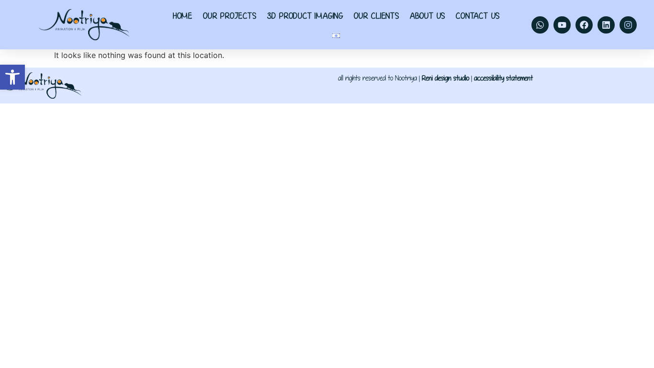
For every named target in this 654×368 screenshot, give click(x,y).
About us (427, 16)
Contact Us (478, 16)
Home (182, 16)
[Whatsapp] (540, 25)
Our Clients (376, 16)
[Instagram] (628, 25)
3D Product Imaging (305, 16)
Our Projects (230, 16)
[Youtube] (562, 25)
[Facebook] (584, 25)
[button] (12, 77)
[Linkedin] (606, 25)
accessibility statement (503, 77)
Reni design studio (445, 77)
